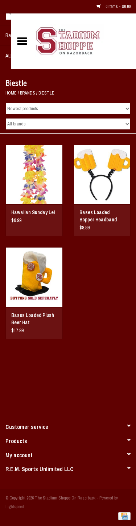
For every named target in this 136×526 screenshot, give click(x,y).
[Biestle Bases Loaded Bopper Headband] (102, 175)
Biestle (46, 93)
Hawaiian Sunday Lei (33, 212)
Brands (27, 93)
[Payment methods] (123, 516)
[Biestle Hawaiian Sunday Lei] (34, 175)
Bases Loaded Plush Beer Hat (32, 319)
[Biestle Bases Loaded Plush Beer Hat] (34, 277)
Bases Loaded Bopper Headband (98, 216)
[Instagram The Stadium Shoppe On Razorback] (93, 394)
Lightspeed (14, 507)
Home (11, 93)
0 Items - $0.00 (117, 6)
